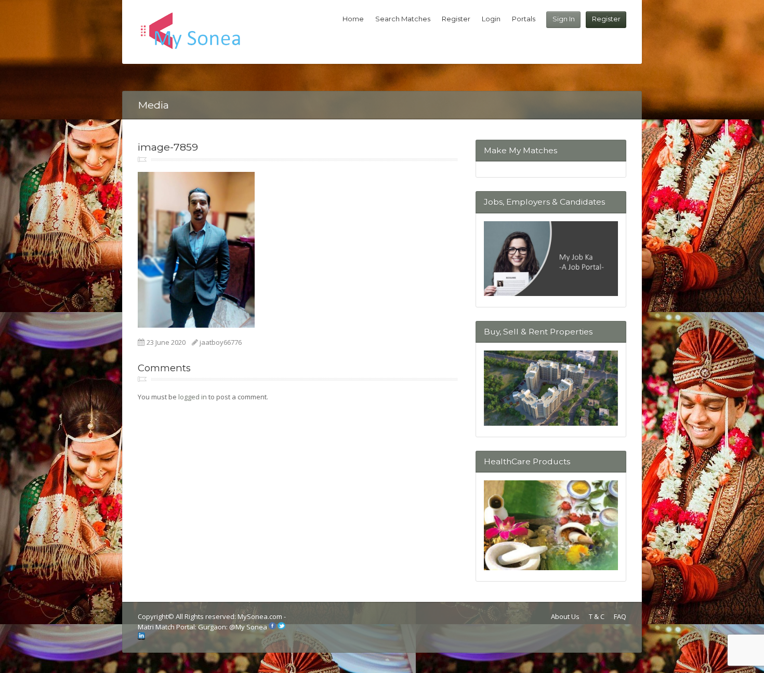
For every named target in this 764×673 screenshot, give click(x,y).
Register (606, 19)
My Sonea (251, 626)
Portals (523, 19)
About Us (565, 616)
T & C (596, 616)
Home (353, 19)
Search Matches (402, 19)
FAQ (620, 616)
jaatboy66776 (221, 342)
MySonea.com (261, 616)
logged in (192, 396)
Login (491, 19)
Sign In (563, 19)
